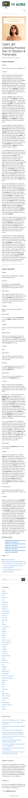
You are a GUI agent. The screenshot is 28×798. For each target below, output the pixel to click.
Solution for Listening (9, 559)
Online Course (5, 662)
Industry (4, 646)
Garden (4, 633)
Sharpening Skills (8, 561)
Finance (4, 624)
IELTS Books (5, 644)
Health (3, 635)
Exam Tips (4, 615)
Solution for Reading (7, 678)
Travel (3, 700)
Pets (3, 664)
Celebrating (5, 602)
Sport (3, 682)
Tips (3, 691)
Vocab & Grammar (7, 704)
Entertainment (5, 613)
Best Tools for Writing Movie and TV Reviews (13, 720)
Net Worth (4, 660)
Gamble (4, 629)
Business (4, 597)
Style (3, 684)
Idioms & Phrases (6, 642)
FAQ (3, 622)
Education (4, 609)
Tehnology (4, 689)
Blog (3, 595)
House (3, 638)
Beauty (4, 591)
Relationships (5, 671)
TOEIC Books (5, 698)
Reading (4, 667)
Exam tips (4, 617)
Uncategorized (6, 702)
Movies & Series (6, 655)
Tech (3, 687)
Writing (4, 707)
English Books (5, 611)
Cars (3, 600)
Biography (4, 593)
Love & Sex (5, 653)
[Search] (23, 579)
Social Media (5, 673)
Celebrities (5, 604)
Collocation (5, 606)
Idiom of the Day (6, 640)
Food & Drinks (5, 626)
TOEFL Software (6, 696)
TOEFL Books (5, 693)
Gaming (4, 631)
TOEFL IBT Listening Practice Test (17, 563)
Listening (4, 649)
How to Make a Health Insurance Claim (12, 730)
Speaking (4, 680)
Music (3, 658)
